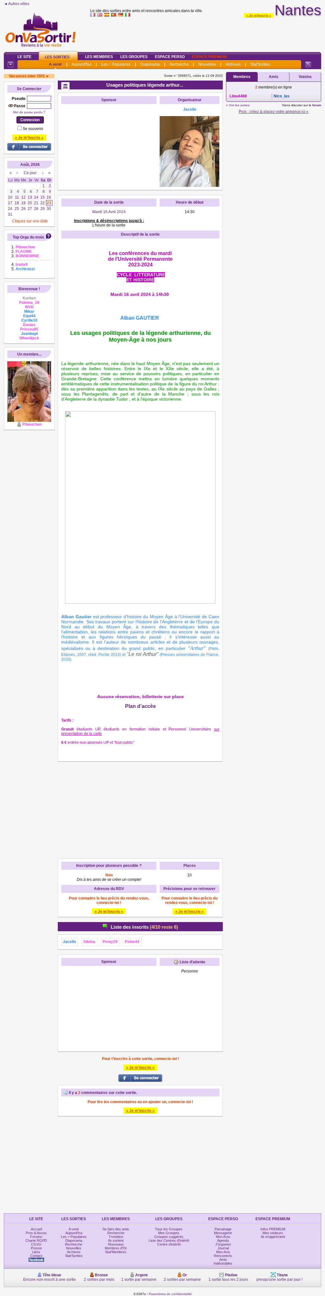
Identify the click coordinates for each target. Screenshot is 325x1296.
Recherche (179, 64)
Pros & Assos (36, 1233)
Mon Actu (223, 1237)
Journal (223, 1248)
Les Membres (99, 57)
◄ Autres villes (16, 4)
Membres (241, 77)
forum (316, 105)
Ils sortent (115, 1240)
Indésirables (223, 1263)
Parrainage (223, 1229)
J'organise (223, 1244)
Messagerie (223, 1233)
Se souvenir (33, 129)
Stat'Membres (115, 1252)
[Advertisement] (205, 33)
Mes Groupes (168, 1233)
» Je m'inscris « (258, 15)
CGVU (36, 1244)
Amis (273, 77)
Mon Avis (223, 1252)
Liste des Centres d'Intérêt (169, 1240)
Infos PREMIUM (273, 1229)
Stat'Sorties (260, 64)
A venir (55, 64)
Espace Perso (170, 57)
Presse (36, 1248)
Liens (36, 1252)
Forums (36, 1237)
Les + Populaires (115, 64)
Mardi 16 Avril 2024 (109, 212)
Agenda (223, 1240)
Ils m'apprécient (273, 1237)
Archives (233, 64)
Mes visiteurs (272, 1233)
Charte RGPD (36, 1240)
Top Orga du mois (28, 237)
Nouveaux (116, 1244)
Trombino (116, 1237)
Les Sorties (57, 57)
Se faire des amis (116, 1229)
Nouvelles (207, 64)
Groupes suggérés (168, 1237)
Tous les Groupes (168, 1229)
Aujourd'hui (81, 64)
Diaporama (150, 64)
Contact (36, 1256)
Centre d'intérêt (169, 1244)
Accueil (36, 1229)
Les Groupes (134, 57)
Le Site (24, 57)
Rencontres (223, 1256)
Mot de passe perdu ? (29, 112)
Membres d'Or (116, 1248)
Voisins (305, 77)
